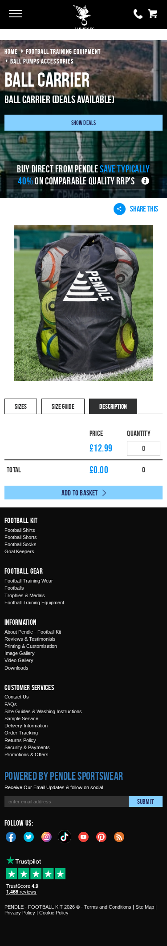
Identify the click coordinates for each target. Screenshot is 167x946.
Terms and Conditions (107, 907)
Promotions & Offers (26, 754)
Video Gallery (18, 660)
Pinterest (101, 836)
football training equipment (63, 51)
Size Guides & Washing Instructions (43, 711)
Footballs (14, 588)
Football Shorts (20, 537)
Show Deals (83, 122)
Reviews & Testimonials (30, 639)
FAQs (10, 704)
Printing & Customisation (30, 646)
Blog (119, 836)
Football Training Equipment (34, 602)
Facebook (11, 836)
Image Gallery (19, 653)
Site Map (144, 907)
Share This (144, 208)
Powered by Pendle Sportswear (63, 776)
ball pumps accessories (42, 61)
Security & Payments (27, 747)
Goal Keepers (19, 551)
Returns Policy (20, 740)
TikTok (65, 836)
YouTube (83, 836)
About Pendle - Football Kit (32, 632)
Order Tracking (21, 732)
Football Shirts (19, 530)
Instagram (46, 836)
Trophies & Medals (24, 595)
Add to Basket (79, 493)
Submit (145, 801)
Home (11, 51)
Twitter (29, 836)
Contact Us (16, 696)
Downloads (16, 668)
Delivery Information (26, 725)
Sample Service (21, 718)
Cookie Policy (54, 912)
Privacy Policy (19, 912)
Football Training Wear (28, 580)
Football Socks (20, 544)
